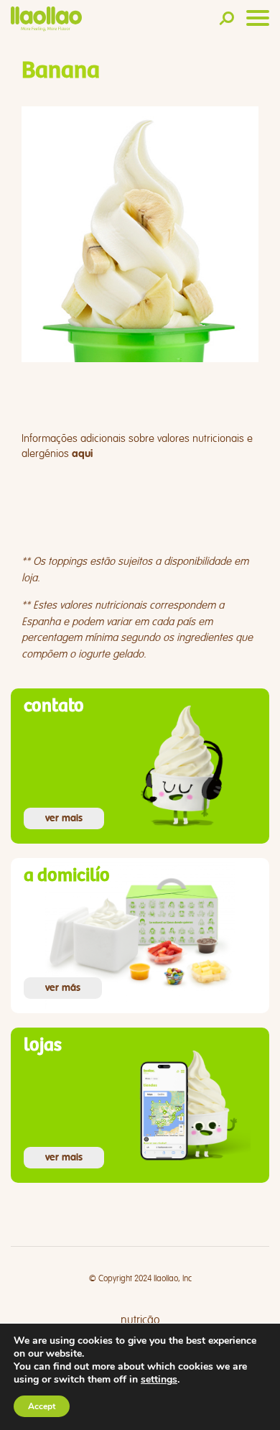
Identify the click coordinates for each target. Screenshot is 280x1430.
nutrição (140, 1320)
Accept (41, 1406)
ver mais (64, 818)
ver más (62, 988)
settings (159, 1379)
